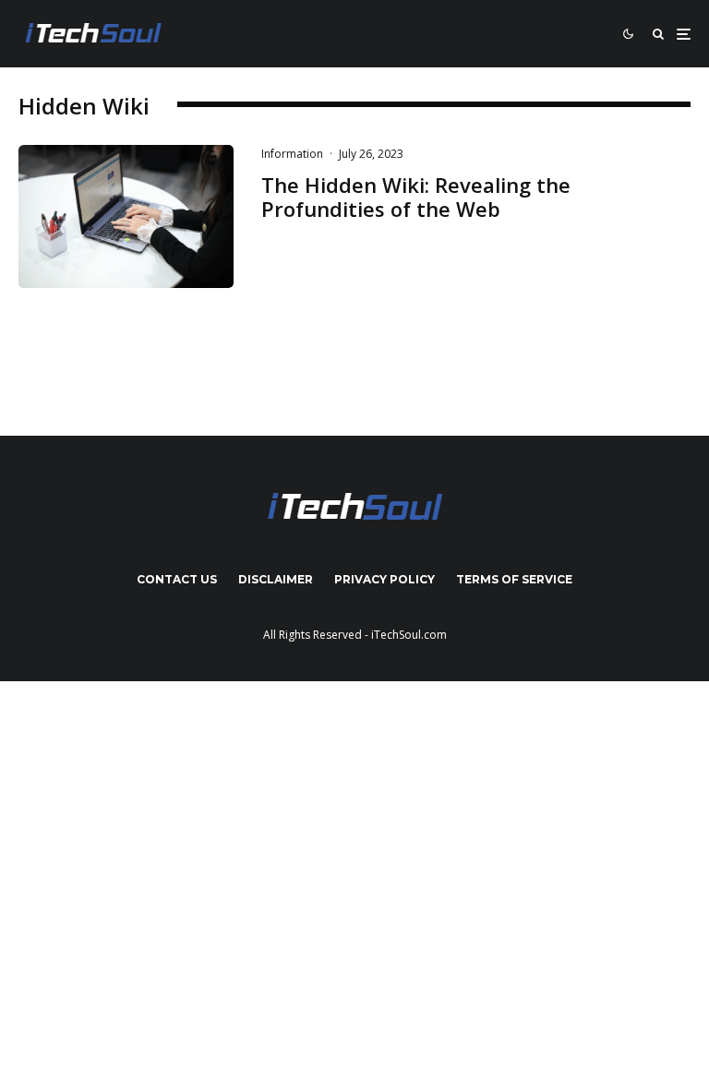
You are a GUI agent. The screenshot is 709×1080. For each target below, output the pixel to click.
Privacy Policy (384, 579)
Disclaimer (275, 579)
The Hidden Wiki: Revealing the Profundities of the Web (416, 197)
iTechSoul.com (409, 634)
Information (292, 154)
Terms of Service (514, 579)
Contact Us (177, 579)
